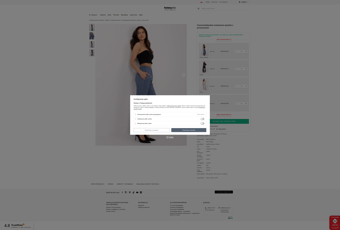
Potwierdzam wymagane (151, 130)
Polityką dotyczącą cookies (174, 106)
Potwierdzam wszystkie (188, 130)
